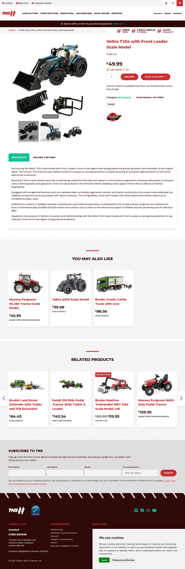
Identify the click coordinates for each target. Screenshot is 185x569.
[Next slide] (181, 398)
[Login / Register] (166, 3)
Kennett (54, 536)
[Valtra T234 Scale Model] (28, 131)
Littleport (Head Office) (62, 539)
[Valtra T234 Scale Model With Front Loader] (72, 131)
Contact (9, 3)
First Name (14, 467)
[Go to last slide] (3, 398)
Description (19, 157)
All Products (124, 97)
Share (111, 104)
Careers (158, 13)
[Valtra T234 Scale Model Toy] (50, 131)
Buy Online (30, 30)
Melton (54, 542)
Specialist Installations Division (65, 546)
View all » (118, 24)
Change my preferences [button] (123, 560)
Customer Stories (42, 3)
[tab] (19, 157)
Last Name (52, 467)
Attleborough (57, 529)
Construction (49, 13)
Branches (23, 3)
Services (116, 13)
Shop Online (101, 13)
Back (13, 30)
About (167, 13)
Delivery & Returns (44, 157)
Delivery (129, 77)
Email (88, 467)
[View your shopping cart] (173, 3)
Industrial (67, 13)
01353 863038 (18, 534)
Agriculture (30, 13)
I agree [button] (104, 560)
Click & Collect (154, 77)
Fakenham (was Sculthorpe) (64, 533)
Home (21, 30)
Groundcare (84, 13)
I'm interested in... (131, 467)
